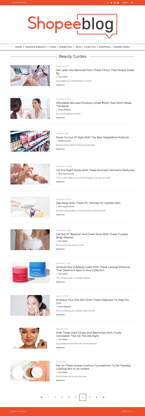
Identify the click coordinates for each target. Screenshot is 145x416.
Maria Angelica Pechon (66, 173)
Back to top (127, 411)
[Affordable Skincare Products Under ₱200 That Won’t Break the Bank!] (30, 108)
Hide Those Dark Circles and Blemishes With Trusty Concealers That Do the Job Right (88, 334)
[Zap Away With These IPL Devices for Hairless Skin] (30, 207)
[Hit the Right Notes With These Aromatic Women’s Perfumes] (30, 174)
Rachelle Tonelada (64, 141)
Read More (60, 85)
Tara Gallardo (63, 77)
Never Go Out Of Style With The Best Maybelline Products (92, 137)
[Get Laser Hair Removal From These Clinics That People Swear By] (30, 75)
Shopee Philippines (19, 2)
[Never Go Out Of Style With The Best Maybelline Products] (30, 141)
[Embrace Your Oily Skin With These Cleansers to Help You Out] (30, 305)
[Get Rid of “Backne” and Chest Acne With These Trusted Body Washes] (30, 240)
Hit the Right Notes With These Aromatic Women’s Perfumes (95, 170)
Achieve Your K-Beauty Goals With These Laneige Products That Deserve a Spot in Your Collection (93, 269)
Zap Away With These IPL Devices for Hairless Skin (88, 203)
